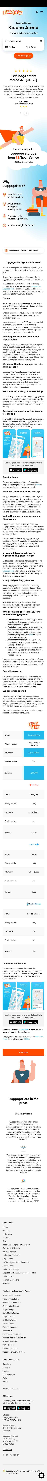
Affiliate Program (9, 1251)
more (36, 97)
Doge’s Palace (9, 1316)
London (6, 1371)
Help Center (8, 1258)
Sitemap (6, 1283)
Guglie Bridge (8, 1309)
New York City (9, 1374)
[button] (41, 1475)
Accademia (7, 1330)
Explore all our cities (11, 1388)
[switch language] (36, 12)
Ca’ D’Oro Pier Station (12, 1334)
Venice (23, 250)
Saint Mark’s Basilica (11, 1313)
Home (5, 1227)
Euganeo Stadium (10, 1327)
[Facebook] (3, 1454)
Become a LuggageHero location (16, 1244)
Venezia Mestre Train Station (14, 1337)
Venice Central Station (12, 1302)
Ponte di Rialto (9, 1344)
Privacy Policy (8, 1276)
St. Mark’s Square (10, 1320)
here (38, 484)
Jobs (7, 1237)
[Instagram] (10, 1454)
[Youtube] (14, 1454)
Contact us (7, 1449)
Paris (5, 1378)
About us (6, 1230)
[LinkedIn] (18, 1454)
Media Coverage (12, 1269)
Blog (4, 1241)
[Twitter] (7, 1454)
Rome (5, 1381)
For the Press (8, 1265)
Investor (8, 1234)
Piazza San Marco (10, 1348)
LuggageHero (14, 250)
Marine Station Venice (12, 1295)
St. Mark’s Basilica (10, 1341)
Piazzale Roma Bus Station (14, 1352)
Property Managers (13, 1255)
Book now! (23, 1052)
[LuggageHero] (13, 14)
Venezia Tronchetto (11, 1299)
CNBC (26, 1039)
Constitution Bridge (11, 1306)
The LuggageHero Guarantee (17, 1262)
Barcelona (7, 1364)
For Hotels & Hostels (11, 1248)
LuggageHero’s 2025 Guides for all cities (19, 1272)
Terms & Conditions (11, 1279)
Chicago (6, 1367)
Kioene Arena (8, 1323)
